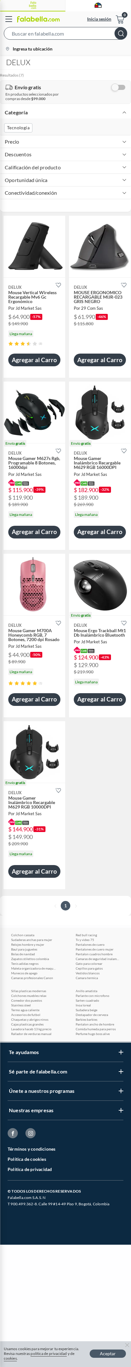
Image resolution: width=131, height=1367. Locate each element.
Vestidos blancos (88, 973)
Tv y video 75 (85, 940)
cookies (10, 1358)
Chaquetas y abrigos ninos (29, 1019)
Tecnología (18, 127)
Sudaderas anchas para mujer (31, 940)
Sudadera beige (86, 1010)
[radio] (10, 343)
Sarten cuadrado (87, 1000)
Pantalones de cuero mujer (95, 949)
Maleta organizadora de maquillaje (33, 968)
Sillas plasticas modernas (28, 991)
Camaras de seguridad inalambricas (98, 959)
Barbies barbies (86, 1019)
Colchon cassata (22, 935)
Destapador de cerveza (92, 1015)
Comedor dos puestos (26, 1000)
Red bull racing (86, 935)
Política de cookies (27, 1159)
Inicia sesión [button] (99, 19)
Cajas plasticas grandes (27, 1024)
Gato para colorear (89, 963)
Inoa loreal (83, 1005)
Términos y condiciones (31, 1149)
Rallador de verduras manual (31, 1034)
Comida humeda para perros (96, 1029)
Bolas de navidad (23, 954)
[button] (65, 34)
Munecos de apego (24, 973)
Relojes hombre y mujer (27, 944)
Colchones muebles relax (28, 996)
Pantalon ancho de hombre (95, 1024)
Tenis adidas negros (24, 963)
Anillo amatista (86, 991)
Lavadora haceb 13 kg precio (31, 1029)
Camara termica (87, 978)
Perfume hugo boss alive (93, 1034)
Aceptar (108, 1353)
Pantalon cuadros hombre (94, 954)
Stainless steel (21, 1005)
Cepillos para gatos (89, 968)
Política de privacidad (30, 1169)
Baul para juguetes (24, 949)
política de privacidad (49, 1353)
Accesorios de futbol (25, 1015)
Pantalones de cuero (90, 944)
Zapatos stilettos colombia (30, 959)
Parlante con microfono (92, 996)
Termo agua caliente (25, 1010)
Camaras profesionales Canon (32, 978)
